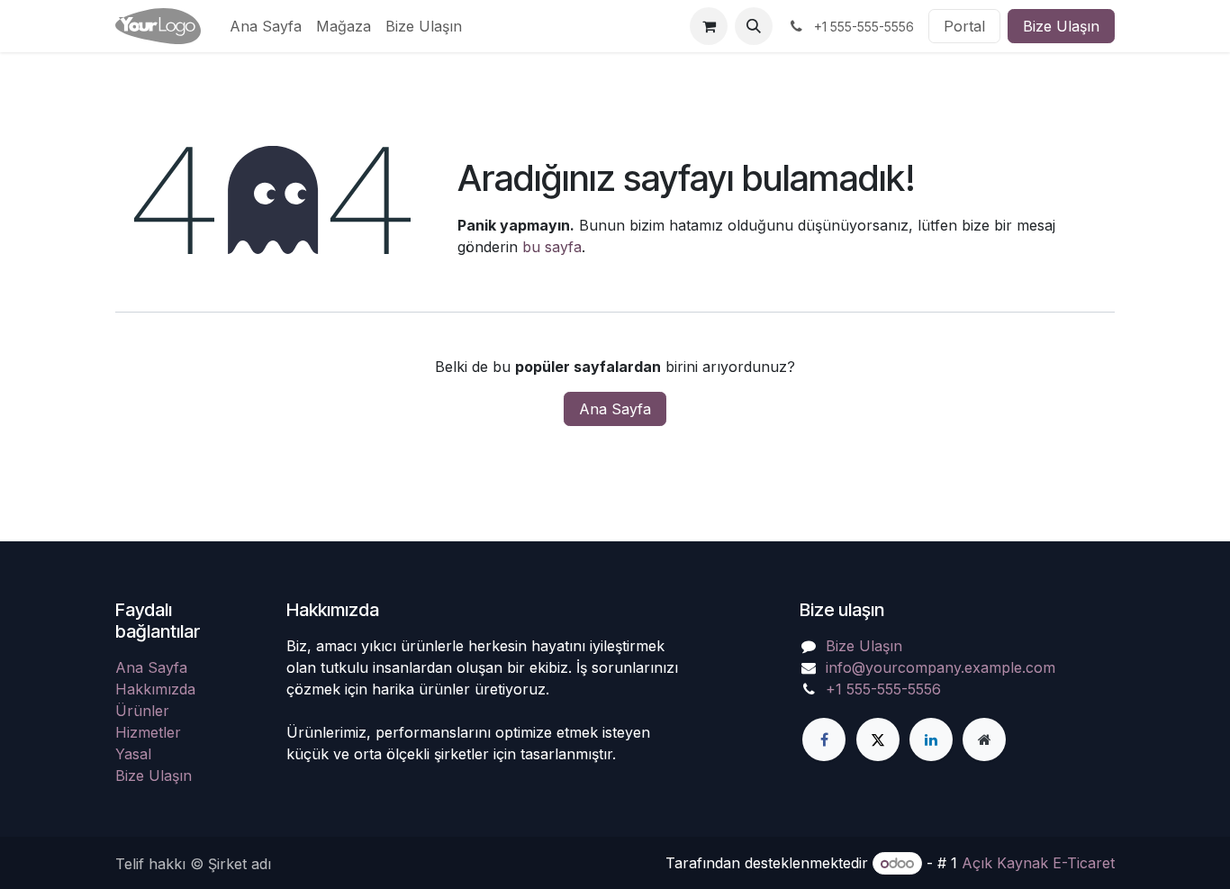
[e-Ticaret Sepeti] (709, 26)
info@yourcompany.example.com (940, 667)
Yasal (133, 754)
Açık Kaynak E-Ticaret (1038, 863)
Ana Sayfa (615, 409)
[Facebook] (824, 739)
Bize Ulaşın (1061, 26)
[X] (878, 739)
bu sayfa (552, 247)
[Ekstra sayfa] (984, 739)
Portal (964, 26)
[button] (754, 26)
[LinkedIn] (931, 739)
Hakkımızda (155, 689)
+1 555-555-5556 (883, 689)
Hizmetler (148, 732)
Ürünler (142, 711)
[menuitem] (265, 26)
